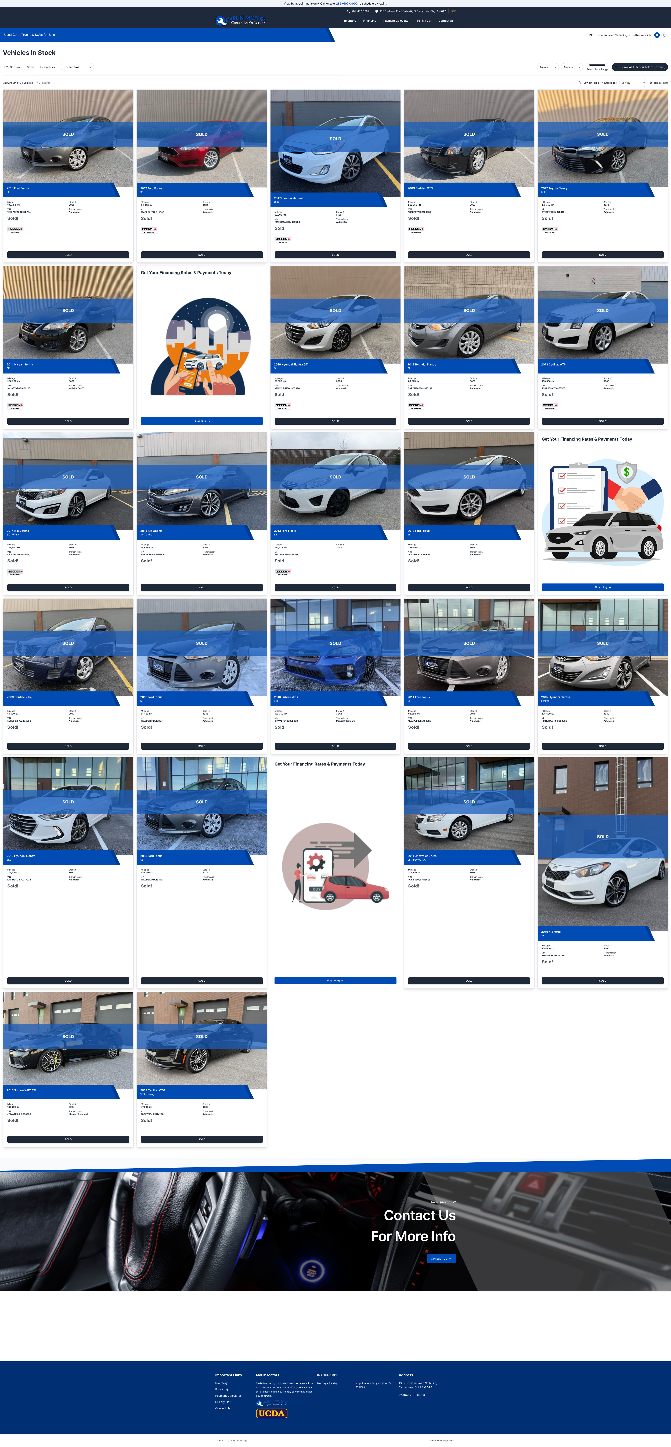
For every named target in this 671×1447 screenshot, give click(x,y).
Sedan (30, 67)
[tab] (327, 1376)
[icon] (454, 11)
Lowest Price (591, 82)
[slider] (588, 65)
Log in (220, 1440)
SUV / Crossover (12, 67)
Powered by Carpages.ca (441, 1440)
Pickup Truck (47, 67)
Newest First (609, 82)
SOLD (68, 254)
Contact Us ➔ (441, 1258)
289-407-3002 (347, 3)
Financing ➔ (202, 420)
